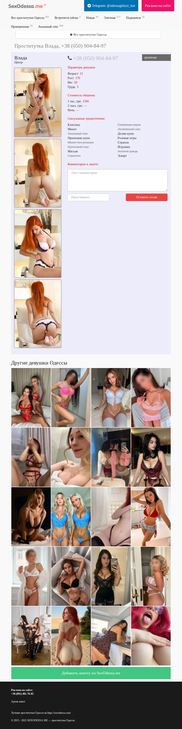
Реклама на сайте (158, 6)
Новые (92, 17)
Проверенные (22, 26)
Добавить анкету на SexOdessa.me (91, 673)
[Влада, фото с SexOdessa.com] (37, 102)
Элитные (112, 17)
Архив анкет (18, 701)
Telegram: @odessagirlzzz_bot (113, 6)
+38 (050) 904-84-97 (95, 58)
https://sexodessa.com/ (59, 712)
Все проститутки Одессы (30, 17)
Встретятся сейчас (68, 17)
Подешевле (135, 17)
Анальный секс (50, 26)
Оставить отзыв (146, 197)
